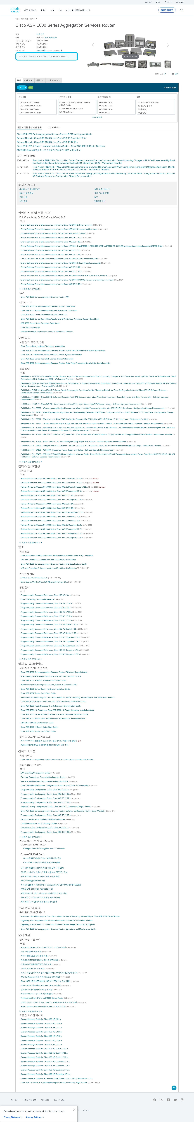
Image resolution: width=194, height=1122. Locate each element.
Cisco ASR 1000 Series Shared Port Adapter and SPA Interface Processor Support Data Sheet (60, 319)
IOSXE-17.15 (104, 113)
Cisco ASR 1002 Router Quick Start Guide (38, 693)
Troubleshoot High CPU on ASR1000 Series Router (42, 998)
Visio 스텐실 (42, 50)
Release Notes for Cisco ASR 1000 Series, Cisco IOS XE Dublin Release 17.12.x (54, 487)
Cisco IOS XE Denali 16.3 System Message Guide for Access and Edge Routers (54, 1082)
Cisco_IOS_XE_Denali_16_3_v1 (34, 578)
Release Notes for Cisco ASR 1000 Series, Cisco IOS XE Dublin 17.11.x (51, 516)
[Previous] (93, 45)
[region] (39, 1114)
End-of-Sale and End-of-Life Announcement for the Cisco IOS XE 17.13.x (51, 284)
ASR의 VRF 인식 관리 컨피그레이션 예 (37, 889)
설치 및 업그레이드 (102, 189)
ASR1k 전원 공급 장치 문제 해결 (34, 956)
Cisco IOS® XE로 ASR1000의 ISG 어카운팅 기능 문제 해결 (45, 981)
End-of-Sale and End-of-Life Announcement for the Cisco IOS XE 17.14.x (51, 271)
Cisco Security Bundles (30, 327)
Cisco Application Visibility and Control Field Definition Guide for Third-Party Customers (57, 555)
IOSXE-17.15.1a (105, 109)
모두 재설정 (97, 117)
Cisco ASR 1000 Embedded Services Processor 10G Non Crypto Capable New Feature (57, 759)
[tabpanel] (97, 142)
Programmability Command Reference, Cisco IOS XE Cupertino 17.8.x (50, 642)
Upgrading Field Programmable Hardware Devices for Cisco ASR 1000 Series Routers (57, 920)
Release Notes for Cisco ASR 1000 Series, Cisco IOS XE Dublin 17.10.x (51, 521)
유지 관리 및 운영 (101, 193)
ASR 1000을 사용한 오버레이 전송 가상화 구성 (40, 876)
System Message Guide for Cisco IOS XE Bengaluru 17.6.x (45, 1074)
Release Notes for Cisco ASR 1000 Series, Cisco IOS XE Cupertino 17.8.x (52, 525)
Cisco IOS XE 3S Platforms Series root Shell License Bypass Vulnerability (51, 355)
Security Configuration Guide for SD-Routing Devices (43, 819)
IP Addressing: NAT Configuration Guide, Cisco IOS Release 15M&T (49, 685)
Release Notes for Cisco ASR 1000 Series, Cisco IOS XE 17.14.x (48, 504)
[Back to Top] (174, 1088)
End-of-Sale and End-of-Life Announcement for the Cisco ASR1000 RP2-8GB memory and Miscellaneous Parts (67, 280)
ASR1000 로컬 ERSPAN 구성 (33, 881)
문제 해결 (142, 109)
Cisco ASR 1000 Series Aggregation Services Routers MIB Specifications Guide (54, 564)
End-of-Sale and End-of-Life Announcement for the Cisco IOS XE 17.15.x (51, 242)
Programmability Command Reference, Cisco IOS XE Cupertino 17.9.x (50, 637)
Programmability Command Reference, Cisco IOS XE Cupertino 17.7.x (50, 646)
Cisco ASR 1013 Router (30, 102)
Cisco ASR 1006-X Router (30, 113)
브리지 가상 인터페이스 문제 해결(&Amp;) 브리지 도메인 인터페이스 (49, 973)
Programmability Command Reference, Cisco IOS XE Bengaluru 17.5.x (50, 654)
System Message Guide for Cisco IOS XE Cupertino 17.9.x (45, 1061)
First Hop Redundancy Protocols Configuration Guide (43, 777)
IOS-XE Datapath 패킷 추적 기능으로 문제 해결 (40, 977)
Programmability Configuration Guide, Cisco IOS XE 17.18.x (46, 794)
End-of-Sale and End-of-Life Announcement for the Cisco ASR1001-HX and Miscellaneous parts (61, 263)
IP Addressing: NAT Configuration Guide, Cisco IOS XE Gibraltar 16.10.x (51, 676)
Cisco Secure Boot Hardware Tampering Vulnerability (43, 346)
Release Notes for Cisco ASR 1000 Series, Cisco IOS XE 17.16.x (48, 495)
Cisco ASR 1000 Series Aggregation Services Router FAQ (45, 297)
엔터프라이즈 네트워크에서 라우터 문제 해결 (39, 960)
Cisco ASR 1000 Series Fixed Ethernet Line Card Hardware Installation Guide (53, 718)
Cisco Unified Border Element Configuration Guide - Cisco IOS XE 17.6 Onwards (54, 785)
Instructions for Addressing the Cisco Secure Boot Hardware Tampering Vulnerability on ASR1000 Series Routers (68, 697)
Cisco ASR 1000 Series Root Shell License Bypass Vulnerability (47, 359)
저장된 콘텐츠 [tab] (54, 127)
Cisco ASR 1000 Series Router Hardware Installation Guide (45, 689)
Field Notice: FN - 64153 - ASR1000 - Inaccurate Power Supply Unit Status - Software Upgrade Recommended (67, 450)
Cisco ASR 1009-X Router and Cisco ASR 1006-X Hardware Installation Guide (53, 702)
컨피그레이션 (99, 201)
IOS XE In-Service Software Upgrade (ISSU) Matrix (74, 103)
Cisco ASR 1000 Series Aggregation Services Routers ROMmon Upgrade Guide (54, 134)
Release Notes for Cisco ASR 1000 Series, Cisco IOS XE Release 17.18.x (51, 478)
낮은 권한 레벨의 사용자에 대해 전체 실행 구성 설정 (42, 868)
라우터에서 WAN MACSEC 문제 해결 (36, 964)
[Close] (74, 1109)
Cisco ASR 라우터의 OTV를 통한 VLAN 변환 (41, 862)
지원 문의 (159, 74)
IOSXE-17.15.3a (105, 102)
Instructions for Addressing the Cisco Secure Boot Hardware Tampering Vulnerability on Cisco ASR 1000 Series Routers (70, 916)
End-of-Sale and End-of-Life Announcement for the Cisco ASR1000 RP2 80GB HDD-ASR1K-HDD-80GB (64, 276)
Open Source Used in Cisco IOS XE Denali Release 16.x (44, 582)
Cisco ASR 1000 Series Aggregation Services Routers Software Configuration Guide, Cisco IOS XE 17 (63, 811)
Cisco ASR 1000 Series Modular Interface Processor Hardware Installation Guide (54, 714)
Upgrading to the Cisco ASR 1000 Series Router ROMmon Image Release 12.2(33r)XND (58, 925)
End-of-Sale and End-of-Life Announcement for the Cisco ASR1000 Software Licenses (57, 225)
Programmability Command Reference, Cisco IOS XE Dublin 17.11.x (49, 629)
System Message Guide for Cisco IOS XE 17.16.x (41, 1032)
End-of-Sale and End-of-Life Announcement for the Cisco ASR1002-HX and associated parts (59, 259)
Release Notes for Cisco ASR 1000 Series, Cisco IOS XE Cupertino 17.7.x (52, 529)
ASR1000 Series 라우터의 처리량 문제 (37, 994)
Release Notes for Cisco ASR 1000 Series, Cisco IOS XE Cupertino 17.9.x (51, 138)
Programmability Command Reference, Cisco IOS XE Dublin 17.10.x (49, 633)
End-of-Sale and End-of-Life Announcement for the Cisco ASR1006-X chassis (53, 233)
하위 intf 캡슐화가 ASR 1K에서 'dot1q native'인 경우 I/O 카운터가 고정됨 (51, 885)
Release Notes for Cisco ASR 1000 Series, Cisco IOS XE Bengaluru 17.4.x (52, 533)
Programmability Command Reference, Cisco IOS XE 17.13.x (46, 620)
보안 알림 (142, 113)
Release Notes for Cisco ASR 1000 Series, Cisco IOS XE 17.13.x (48, 508)
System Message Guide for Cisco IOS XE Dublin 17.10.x (44, 1057)
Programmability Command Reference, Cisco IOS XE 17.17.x (46, 608)
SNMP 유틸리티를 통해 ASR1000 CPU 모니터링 (41, 985)
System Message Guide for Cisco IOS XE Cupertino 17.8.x (45, 1066)
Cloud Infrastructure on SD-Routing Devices (39, 823)
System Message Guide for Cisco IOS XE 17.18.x (41, 1023)
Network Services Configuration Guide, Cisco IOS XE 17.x (45, 828)
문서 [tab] (19, 80)
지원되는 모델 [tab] (54, 80)
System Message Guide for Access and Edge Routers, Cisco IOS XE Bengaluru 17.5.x (57, 1078)
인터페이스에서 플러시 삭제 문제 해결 (37, 989)
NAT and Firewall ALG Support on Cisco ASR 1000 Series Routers (48, 560)
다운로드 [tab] (28, 80)
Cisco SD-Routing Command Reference (38, 599)
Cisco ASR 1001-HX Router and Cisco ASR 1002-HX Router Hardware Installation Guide (57, 710)
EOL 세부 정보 (51, 37)
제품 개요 (40, 34)
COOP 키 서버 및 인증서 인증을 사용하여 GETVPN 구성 (44, 872)
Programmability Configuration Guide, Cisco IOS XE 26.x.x (45, 790)
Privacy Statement (12, 1117)
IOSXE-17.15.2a (105, 106)
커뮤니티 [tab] (40, 80)
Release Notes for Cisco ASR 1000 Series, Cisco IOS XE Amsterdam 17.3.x (52, 512)
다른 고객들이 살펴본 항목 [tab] (29, 127)
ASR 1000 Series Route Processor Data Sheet (40, 323)
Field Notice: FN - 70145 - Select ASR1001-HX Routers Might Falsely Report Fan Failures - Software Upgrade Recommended (73, 441)
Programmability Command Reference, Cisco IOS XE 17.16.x (46, 612)
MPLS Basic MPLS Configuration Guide (37, 723)
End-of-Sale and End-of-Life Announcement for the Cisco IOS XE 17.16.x (51, 254)
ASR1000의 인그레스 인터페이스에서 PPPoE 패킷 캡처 (44, 893)
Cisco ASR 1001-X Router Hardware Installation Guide (43, 680)
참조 (96, 197)
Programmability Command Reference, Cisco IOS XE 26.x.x (46, 595)
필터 (21, 87)
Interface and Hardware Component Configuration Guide (45, 781)
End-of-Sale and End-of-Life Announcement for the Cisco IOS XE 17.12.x (51, 267)
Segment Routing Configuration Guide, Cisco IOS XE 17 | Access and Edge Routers (56, 807)
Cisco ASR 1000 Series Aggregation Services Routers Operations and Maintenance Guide (58, 929)
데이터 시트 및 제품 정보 (148, 102)
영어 (177, 74)
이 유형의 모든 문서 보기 (29, 289)
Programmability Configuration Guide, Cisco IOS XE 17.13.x (46, 832)
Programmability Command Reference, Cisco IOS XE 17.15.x (46, 616)
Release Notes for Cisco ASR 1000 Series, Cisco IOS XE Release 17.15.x (51, 483)
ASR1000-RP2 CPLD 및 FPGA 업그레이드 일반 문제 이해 (44, 745)
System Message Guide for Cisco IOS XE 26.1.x (41, 1019)
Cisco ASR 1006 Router (30, 109)
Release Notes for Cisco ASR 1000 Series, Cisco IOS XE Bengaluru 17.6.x (52, 500)
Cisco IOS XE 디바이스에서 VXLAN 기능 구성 (42, 858)
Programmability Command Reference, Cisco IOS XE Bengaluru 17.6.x (50, 650)
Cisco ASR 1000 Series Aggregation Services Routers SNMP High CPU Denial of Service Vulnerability (63, 350)
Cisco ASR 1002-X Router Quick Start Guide (39, 727)
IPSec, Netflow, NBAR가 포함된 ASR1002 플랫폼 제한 (43, 1006)
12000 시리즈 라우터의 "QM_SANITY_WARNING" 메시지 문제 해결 (49, 1002)
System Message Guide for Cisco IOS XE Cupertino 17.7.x (45, 1070)
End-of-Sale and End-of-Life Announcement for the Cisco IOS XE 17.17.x (51, 238)
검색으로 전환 (170, 87)
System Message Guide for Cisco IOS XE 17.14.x (41, 1040)
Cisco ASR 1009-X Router (30, 106)
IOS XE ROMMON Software (71, 108)
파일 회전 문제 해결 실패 (31, 951)
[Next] (168, 45)
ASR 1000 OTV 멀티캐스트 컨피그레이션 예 (39, 902)
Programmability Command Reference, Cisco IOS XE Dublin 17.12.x (49, 625)
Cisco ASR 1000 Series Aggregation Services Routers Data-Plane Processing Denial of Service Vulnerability (65, 363)
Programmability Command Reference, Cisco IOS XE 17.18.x (46, 603)
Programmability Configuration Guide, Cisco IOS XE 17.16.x (46, 802)
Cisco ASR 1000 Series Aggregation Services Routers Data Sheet (48, 306)
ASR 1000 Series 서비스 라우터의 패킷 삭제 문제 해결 (43, 947)
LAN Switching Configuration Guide (36, 773)
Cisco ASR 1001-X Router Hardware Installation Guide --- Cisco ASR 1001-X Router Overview (61, 146)
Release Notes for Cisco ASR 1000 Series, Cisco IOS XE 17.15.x (47, 142)
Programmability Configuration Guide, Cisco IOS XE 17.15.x (46, 815)
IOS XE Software (66, 112)
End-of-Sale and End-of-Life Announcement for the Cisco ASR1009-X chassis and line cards (59, 229)
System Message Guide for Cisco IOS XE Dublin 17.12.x (44, 1049)
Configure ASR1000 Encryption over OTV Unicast (44, 849)
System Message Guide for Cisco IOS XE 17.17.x (41, 1028)
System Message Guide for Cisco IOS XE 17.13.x (41, 1044)
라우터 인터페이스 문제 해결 (33, 968)
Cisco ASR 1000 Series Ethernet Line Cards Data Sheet (44, 315)
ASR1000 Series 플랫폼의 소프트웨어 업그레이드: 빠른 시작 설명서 (49, 150)
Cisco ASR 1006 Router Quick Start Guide (38, 731)
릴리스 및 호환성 (145, 106)
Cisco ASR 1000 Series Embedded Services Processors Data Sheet (49, 310)
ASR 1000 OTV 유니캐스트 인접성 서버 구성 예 (40, 897)
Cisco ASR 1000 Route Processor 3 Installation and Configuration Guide (51, 706)
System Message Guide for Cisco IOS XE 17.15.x (41, 1036)
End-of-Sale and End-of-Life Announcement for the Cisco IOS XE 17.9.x (51, 250)
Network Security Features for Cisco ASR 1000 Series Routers (47, 332)
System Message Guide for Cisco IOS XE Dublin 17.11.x (44, 1053)
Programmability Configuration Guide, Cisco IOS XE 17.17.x (46, 798)
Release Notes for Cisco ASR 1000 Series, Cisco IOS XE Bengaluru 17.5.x (52, 538)
